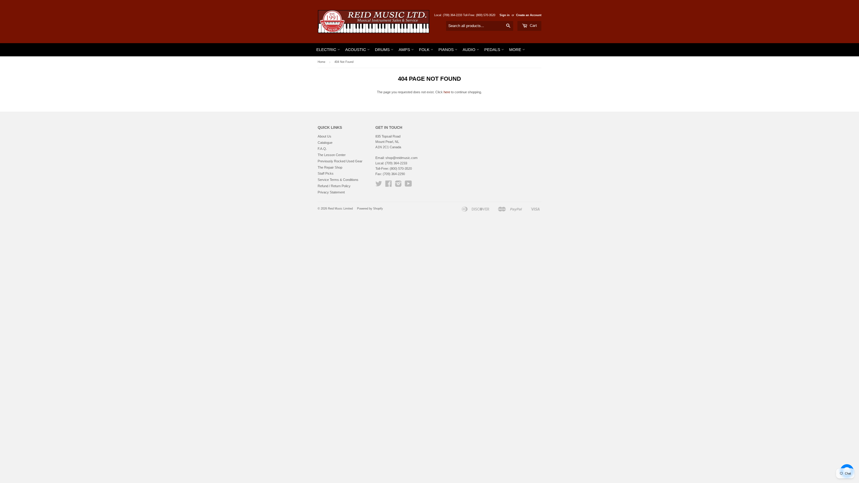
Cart (533, 25)
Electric (326, 49)
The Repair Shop (330, 167)
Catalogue (325, 142)
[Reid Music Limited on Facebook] (388, 185)
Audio (469, 49)
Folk (425, 49)
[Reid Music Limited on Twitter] (378, 185)
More (515, 49)
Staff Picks (326, 173)
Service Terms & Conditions (338, 180)
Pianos (446, 49)
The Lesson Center (332, 155)
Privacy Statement (331, 192)
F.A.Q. (322, 148)
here (447, 92)
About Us (324, 136)
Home (321, 62)
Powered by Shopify (370, 208)
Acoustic (356, 49)
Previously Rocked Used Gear (340, 161)
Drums (383, 49)
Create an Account (528, 15)
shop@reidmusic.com (401, 158)
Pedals (492, 49)
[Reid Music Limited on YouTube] (408, 185)
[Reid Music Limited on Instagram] (398, 185)
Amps (405, 49)
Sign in (505, 15)
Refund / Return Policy (334, 186)
